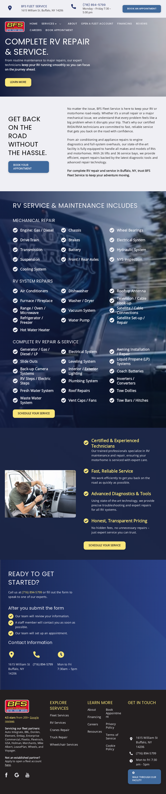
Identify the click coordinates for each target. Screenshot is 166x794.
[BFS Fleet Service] (14, 30)
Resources (95, 731)
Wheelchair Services (64, 744)
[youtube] (28, 774)
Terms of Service (112, 736)
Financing (124, 23)
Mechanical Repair (34, 220)
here (8, 765)
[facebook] (6, 774)
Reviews (142, 23)
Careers (36, 30)
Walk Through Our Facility (144, 778)
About (72, 23)
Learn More (18, 82)
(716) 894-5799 (94, 5)
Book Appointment (59, 30)
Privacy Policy (111, 725)
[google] (17, 774)
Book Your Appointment (22, 166)
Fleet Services (59, 715)
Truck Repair (58, 737)
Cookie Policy (110, 747)
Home (33, 23)
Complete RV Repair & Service (46, 342)
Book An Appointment (141, 8)
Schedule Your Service (34, 413)
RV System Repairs (33, 281)
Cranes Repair (59, 730)
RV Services (58, 723)
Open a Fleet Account (97, 23)
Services (48, 23)
